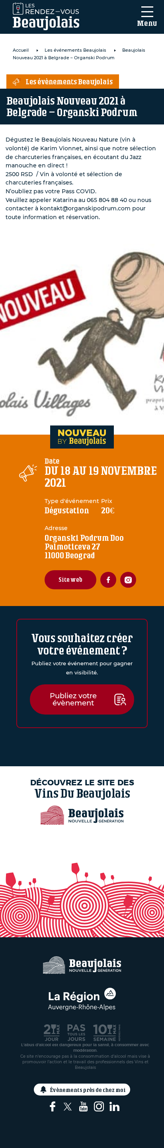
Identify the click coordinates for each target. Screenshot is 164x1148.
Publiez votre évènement (73, 699)
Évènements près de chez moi (88, 1090)
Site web (70, 579)
